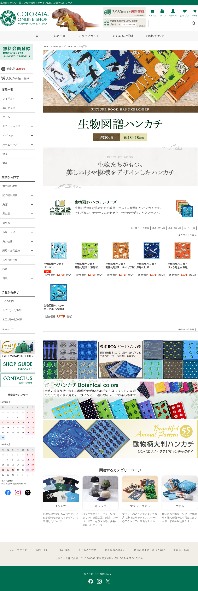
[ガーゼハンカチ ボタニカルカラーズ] (120, 417)
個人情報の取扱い (115, 550)
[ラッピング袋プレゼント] (17, 349)
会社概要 (65, 550)
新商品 (17, 68)
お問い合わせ (155, 35)
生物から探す (10, 177)
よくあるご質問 (122, 35)
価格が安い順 (158, 228)
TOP (37, 35)
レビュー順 (189, 228)
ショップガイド (89, 35)
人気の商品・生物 (17, 78)
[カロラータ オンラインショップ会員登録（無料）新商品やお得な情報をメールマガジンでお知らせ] (16, 59)
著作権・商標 (181, 550)
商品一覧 (59, 35)
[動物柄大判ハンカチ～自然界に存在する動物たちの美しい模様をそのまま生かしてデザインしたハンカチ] (120, 457)
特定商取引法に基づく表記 (149, 550)
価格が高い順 (174, 228)
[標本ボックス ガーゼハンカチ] (120, 378)
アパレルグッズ (58, 46)
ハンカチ (72, 46)
